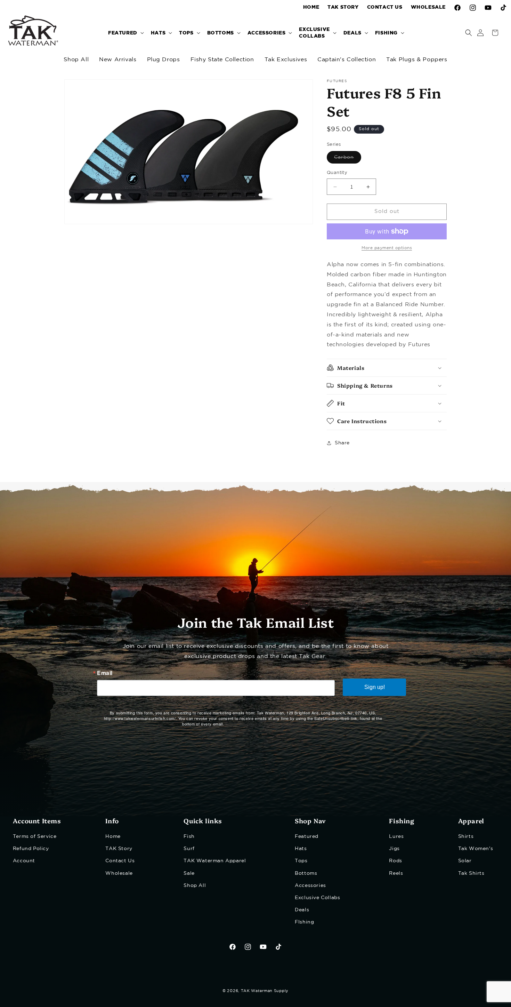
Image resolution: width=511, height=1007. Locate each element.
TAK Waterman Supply (265, 991)
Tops (301, 861)
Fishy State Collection (222, 59)
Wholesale (118, 873)
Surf (189, 849)
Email (105, 673)
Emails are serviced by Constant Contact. (264, 724)
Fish (189, 836)
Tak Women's (475, 849)
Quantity (337, 173)
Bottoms (306, 873)
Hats (301, 849)
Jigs (394, 849)
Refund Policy (31, 849)
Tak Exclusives (286, 59)
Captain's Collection (346, 59)
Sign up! (374, 687)
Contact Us (120, 861)
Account (24, 861)
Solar (465, 861)
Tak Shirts (471, 873)
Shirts (466, 836)
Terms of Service (35, 836)
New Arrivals (117, 59)
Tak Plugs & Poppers (416, 59)
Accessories (310, 885)
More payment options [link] (387, 248)
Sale (189, 873)
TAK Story (118, 849)
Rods (395, 861)
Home (112, 836)
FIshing (304, 922)
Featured (306, 836)
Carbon (347, 159)
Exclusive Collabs (317, 898)
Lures (396, 836)
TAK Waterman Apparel (215, 861)
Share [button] (342, 443)
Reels (396, 873)
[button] (125, 32)
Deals (302, 910)
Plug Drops (163, 59)
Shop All (76, 59)
